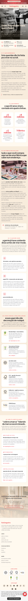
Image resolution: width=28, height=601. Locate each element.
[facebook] (7, 585)
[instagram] (4, 585)
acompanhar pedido (6, 558)
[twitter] (10, 585)
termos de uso (4, 540)
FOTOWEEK (24, 3)
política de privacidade (6, 541)
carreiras (3, 538)
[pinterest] (17, 585)
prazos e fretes (4, 560)
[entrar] (5, 6)
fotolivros (3, 548)
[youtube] (14, 585)
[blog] (15, 589)
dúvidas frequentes (5, 562)
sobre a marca (4, 536)
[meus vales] (22, 6)
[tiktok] (20, 585)
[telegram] (12, 589)
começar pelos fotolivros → (14, 507)
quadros (3, 552)
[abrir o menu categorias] (2, 6)
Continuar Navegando (14, 598)
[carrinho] (25, 6)
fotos (2, 550)
